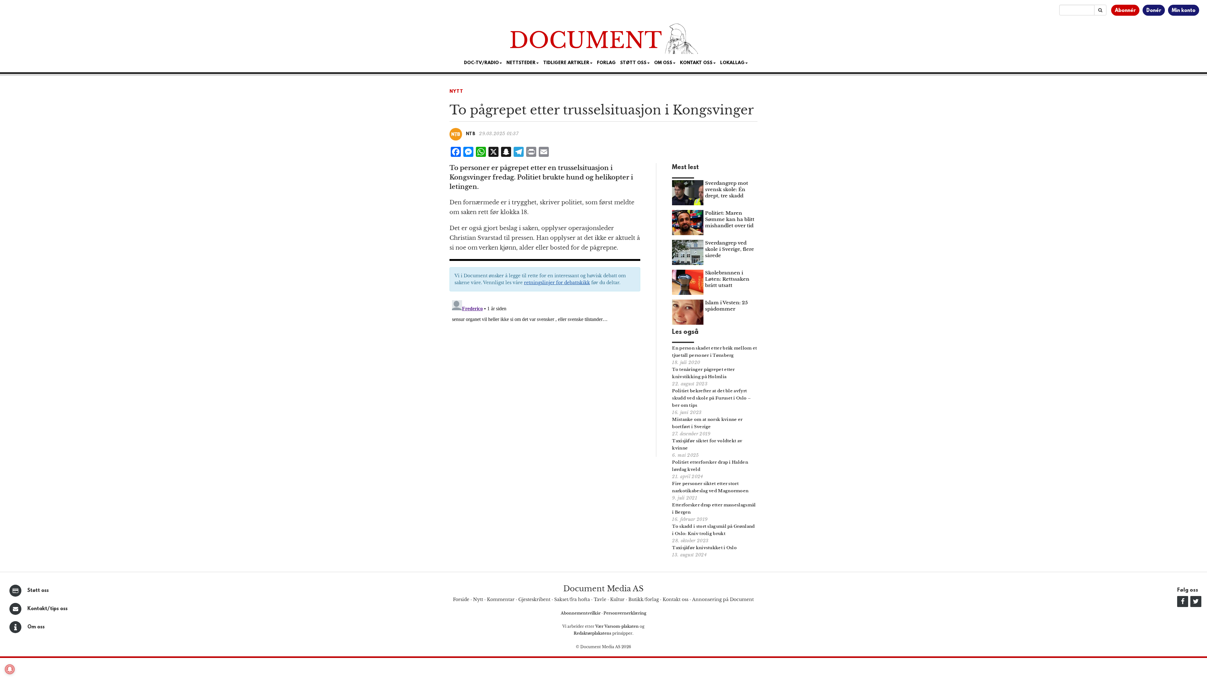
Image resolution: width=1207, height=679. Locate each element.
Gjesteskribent (534, 599)
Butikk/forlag (643, 599)
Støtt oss (38, 590)
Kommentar (501, 599)
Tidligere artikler (566, 63)
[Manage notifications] (10, 669)
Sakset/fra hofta (572, 599)
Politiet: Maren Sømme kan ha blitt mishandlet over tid (729, 219)
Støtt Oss (633, 63)
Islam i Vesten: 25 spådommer (726, 306)
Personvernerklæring (625, 613)
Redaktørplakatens (592, 633)
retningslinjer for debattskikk (557, 282)
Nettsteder (521, 63)
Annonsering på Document (723, 599)
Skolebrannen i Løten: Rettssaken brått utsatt (727, 279)
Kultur (617, 599)
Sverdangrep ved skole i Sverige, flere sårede (729, 249)
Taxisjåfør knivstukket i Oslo (704, 547)
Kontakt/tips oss (47, 609)
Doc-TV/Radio (481, 63)
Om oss (36, 627)
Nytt (456, 91)
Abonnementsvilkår (581, 613)
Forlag (606, 63)
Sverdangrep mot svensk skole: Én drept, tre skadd (726, 189)
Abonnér (1125, 11)
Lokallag (732, 63)
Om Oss (663, 63)
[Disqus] (544, 376)
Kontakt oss (696, 63)
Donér (1153, 11)
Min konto (1183, 11)
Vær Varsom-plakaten (617, 626)
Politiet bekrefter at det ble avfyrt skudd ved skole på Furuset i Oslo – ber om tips (711, 398)
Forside (461, 599)
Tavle (600, 599)
